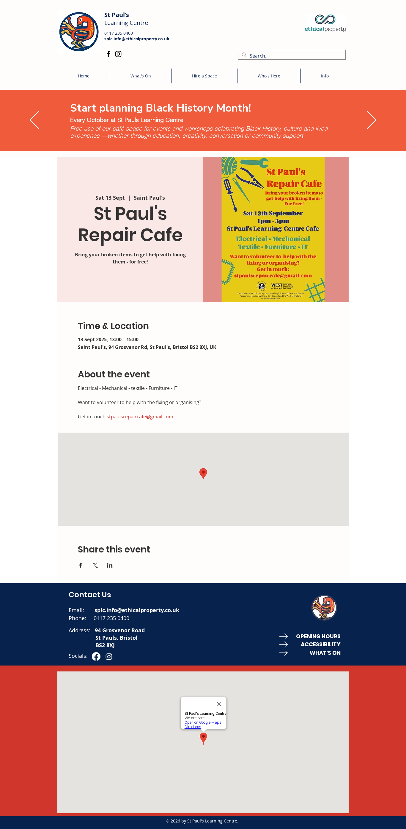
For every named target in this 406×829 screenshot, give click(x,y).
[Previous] (34, 120)
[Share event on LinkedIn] (110, 565)
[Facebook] (108, 54)
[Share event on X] (95, 565)
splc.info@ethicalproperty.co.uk (136, 39)
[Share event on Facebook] (81, 565)
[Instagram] (118, 54)
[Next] (371, 120)
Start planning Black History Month (159, 108)
